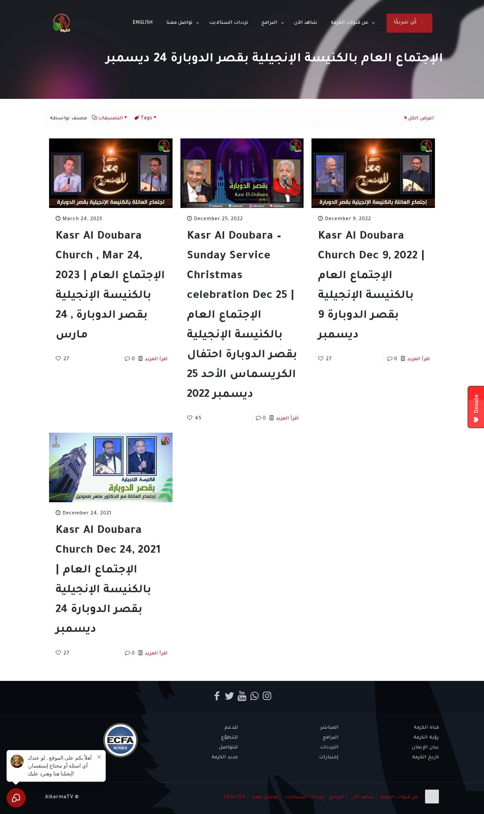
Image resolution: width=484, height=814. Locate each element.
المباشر (329, 728)
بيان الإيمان (425, 747)
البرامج (330, 738)
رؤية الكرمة (426, 738)
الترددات (329, 747)
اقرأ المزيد (156, 359)
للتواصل (228, 747)
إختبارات (328, 757)
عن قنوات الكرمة (399, 797)
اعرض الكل (421, 118)
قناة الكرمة (426, 728)
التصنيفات (110, 118)
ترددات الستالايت (303, 797)
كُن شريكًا (405, 22)
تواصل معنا (265, 797)
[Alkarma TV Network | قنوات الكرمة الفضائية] (61, 23)
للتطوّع (229, 738)
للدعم (231, 728)
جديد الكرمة (225, 757)
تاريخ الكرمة (425, 757)
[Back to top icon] (432, 796)
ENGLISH (234, 797)
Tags (146, 118)
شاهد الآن (362, 797)
